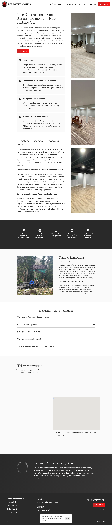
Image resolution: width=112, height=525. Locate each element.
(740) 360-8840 (55, 4)
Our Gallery (78, 4)
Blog (85, 4)
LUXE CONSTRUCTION (19, 4)
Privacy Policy (99, 521)
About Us (92, 4)
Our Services (68, 4)
